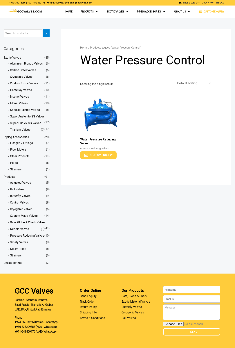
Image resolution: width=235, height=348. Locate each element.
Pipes (14, 163)
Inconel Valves (19, 96)
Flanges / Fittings (21, 143)
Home (68, 11)
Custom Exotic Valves (24, 83)
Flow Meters (18, 149)
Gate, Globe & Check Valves (28, 222)
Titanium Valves (20, 129)
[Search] (46, 33)
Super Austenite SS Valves (27, 116)
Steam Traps (18, 249)
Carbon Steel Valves (23, 70)
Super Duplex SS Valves (25, 123)
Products (87, 11)
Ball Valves (17, 189)
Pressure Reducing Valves (27, 235)
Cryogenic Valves (21, 76)
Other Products (20, 156)
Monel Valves (19, 103)
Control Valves (19, 202)
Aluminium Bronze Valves (26, 63)
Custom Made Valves (24, 215)
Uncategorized (13, 263)
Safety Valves (19, 242)
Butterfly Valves (20, 196)
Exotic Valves (115, 11)
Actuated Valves (20, 182)
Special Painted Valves (25, 110)
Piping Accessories (149, 11)
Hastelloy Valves (21, 90)
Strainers (16, 169)
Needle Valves (19, 229)
